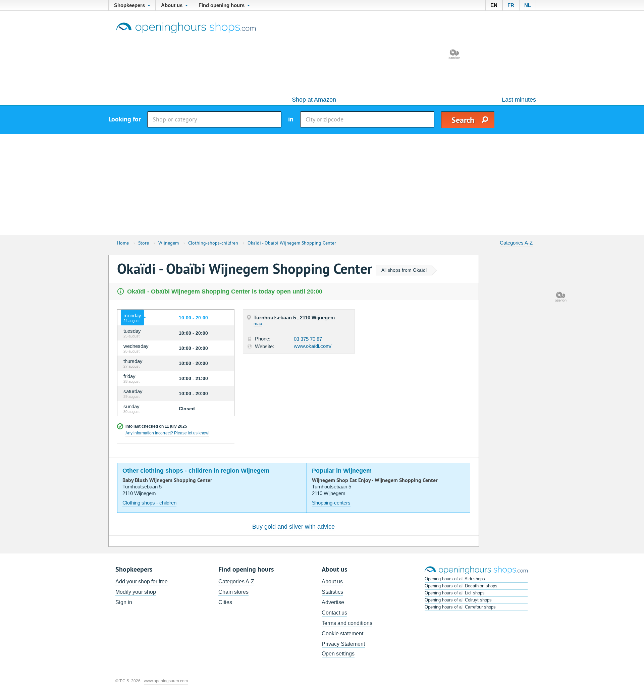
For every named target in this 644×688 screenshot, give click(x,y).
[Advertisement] (322, 184)
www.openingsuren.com (166, 681)
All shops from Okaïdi (404, 270)
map (258, 323)
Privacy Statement (343, 644)
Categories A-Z (516, 243)
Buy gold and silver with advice (293, 526)
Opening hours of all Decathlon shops (461, 585)
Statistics (332, 592)
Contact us (334, 613)
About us (332, 581)
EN (493, 5)
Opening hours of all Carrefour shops (460, 607)
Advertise (333, 602)
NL (527, 5)
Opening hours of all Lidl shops (455, 592)
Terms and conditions (347, 623)
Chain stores (233, 592)
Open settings (338, 653)
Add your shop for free (141, 581)
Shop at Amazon (314, 99)
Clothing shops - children (149, 503)
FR (510, 5)
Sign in (123, 602)
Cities (225, 602)
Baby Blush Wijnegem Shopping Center (167, 480)
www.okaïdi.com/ (312, 346)
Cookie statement (342, 633)
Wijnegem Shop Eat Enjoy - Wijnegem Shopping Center (375, 480)
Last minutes (519, 99)
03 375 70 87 (308, 339)
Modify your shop (135, 592)
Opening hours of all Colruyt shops (458, 599)
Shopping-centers (331, 503)
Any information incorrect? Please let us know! (167, 433)
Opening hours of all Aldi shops (455, 578)
